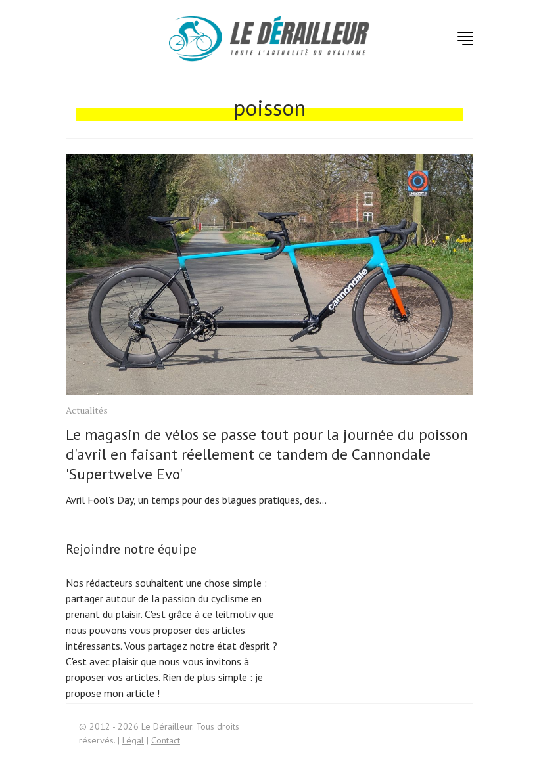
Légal (133, 740)
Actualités (87, 410)
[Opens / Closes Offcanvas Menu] (465, 39)
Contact (165, 740)
